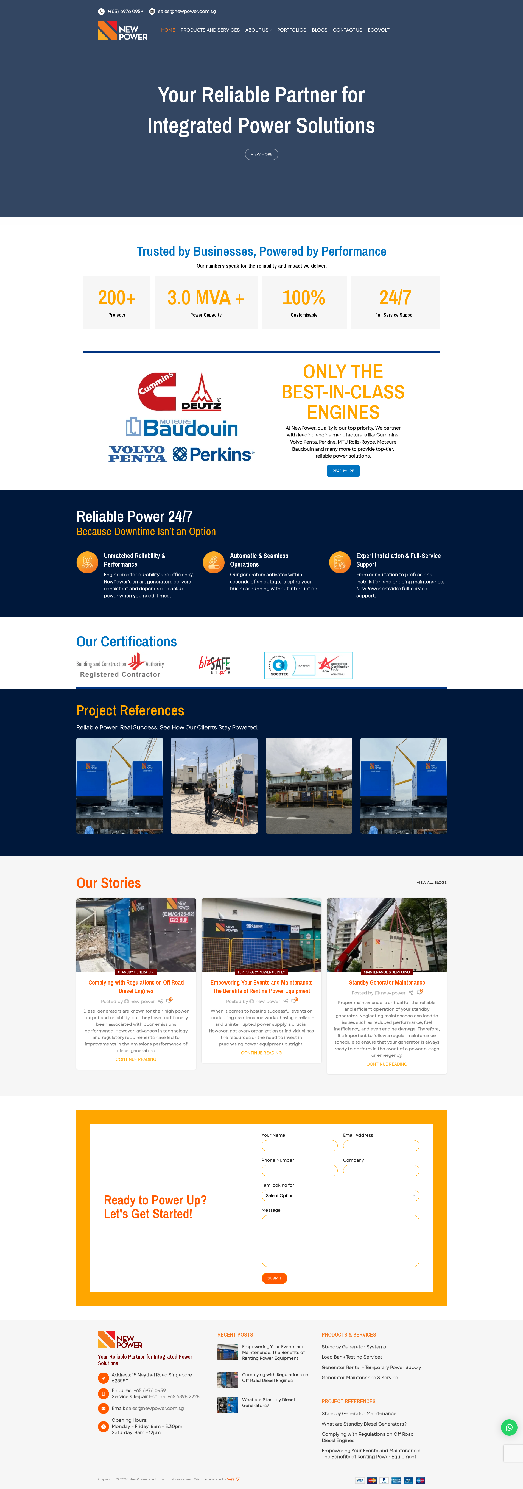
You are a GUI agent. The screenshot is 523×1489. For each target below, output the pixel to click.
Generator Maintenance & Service (360, 1378)
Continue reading (136, 1059)
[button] (509, 1427)
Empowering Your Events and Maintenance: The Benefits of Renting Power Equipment (261, 986)
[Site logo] (122, 30)
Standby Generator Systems (354, 1347)
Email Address (358, 1135)
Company (353, 1160)
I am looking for (278, 1185)
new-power (142, 1002)
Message (271, 1210)
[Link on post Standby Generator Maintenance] (387, 935)
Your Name (273, 1135)
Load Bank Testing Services (352, 1357)
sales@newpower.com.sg (155, 1408)
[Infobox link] (120, 11)
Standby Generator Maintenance (387, 982)
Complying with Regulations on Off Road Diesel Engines (136, 986)
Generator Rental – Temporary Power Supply (371, 1368)
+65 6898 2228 (183, 1396)
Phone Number (278, 1160)
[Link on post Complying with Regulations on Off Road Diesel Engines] (136, 935)
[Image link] (120, 1339)
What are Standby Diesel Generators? (268, 1403)
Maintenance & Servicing (387, 972)
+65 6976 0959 (150, 1390)
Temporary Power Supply (261, 972)
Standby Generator (136, 972)
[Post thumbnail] (227, 1353)
